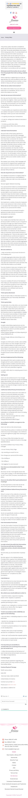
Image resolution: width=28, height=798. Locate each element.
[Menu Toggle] (14, 32)
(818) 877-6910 (14, 24)
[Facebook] (10, 13)
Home (2, 37)
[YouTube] (16, 13)
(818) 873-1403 (12, 684)
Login (25, 696)
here (13, 682)
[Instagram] (13, 13)
